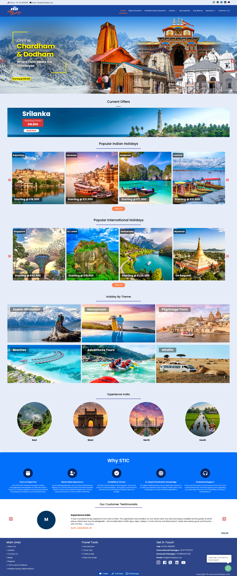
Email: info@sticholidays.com (42, 3)
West (90, 440)
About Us (12, 546)
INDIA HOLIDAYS (135, 11)
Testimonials (88, 554)
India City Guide (90, 557)
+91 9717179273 (186, 550)
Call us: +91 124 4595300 (18, 3)
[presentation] (9, 180)
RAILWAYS (210, 11)
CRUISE (172, 11)
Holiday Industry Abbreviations (21, 568)
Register (11, 561)
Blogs (10, 557)
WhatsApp (133, 573)
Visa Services (88, 546)
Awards (11, 550)
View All (118, 208)
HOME (123, 11)
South (202, 440)
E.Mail (105, 573)
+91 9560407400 (183, 554)
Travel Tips (87, 550)
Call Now (119, 573)
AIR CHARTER (184, 11)
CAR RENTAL (198, 11)
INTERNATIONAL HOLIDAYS (155, 11)
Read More (98, 524)
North (146, 440)
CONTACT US (224, 11)
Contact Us (13, 554)
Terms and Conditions (17, 565)
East (34, 440)
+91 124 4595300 (168, 546)
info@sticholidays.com (172, 557)
